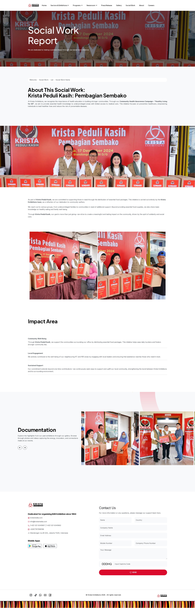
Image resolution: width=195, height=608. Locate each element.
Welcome (33, 80)
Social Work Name (63, 80)
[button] (20, 448)
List (52, 80)
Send (134, 572)
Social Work (130, 5)
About (141, 5)
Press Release (106, 5)
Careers (151, 5)
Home (44, 5)
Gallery (119, 5)
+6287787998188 (37, 529)
